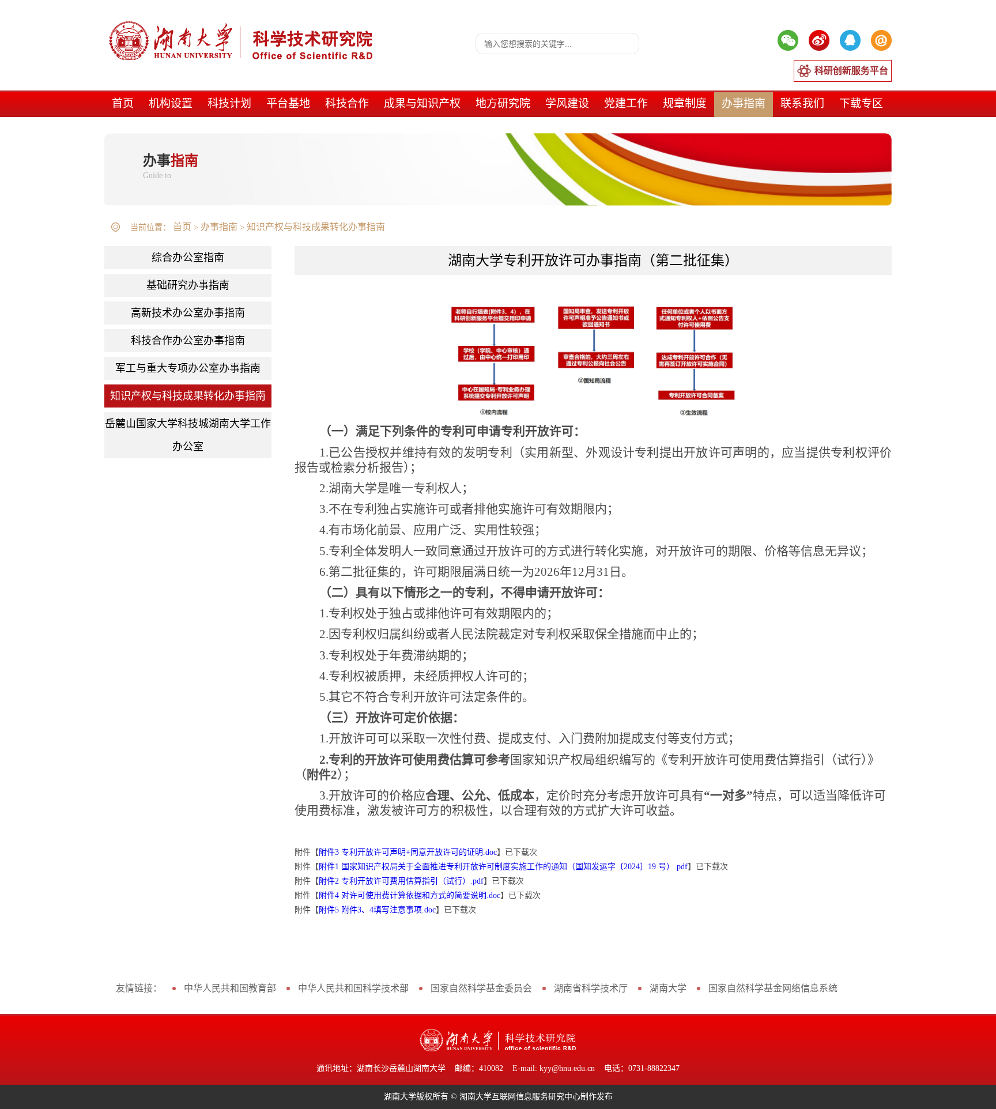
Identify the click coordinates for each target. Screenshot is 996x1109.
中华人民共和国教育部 (230, 988)
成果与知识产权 (422, 103)
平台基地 (288, 103)
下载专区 (861, 103)
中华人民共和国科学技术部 (353, 988)
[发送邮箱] (881, 40)
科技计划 (229, 103)
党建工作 (626, 103)
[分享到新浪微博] (819, 40)
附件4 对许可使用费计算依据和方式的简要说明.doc (409, 895)
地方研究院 (503, 103)
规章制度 (685, 103)
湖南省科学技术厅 (591, 988)
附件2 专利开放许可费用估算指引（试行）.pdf (401, 881)
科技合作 (347, 103)
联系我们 (802, 103)
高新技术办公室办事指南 (188, 313)
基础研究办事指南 (187, 285)
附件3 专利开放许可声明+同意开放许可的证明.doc (408, 852)
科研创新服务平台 (851, 71)
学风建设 (567, 103)
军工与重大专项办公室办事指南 (188, 368)
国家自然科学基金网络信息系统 (772, 988)
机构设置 (171, 103)
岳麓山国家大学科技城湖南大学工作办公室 (188, 435)
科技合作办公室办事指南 (188, 340)
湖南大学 (668, 988)
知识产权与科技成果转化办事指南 (316, 227)
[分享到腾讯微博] (850, 40)
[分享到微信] (788, 40)
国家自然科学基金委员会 (481, 988)
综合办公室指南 (188, 257)
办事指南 (743, 103)
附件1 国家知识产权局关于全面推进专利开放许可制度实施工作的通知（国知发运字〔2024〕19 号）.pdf (503, 866)
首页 (123, 103)
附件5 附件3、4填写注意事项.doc (377, 910)
